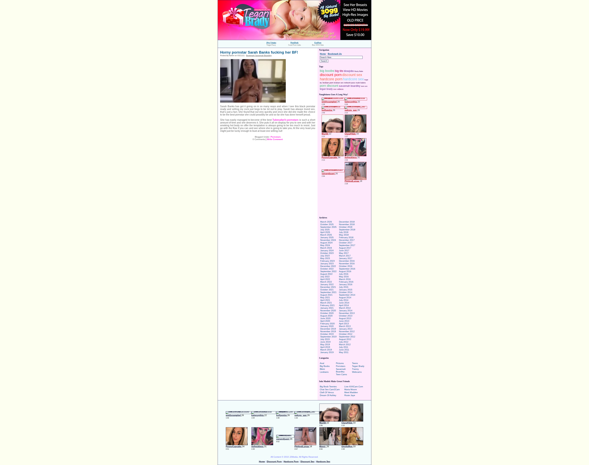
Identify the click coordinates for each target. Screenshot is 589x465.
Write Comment (275, 139)
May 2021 (325, 297)
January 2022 (327, 284)
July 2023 (325, 255)
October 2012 (345, 334)
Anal (322, 363)
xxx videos (338, 89)
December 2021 (328, 287)
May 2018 (344, 235)
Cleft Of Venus (327, 392)
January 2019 (327, 352)
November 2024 (328, 240)
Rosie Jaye (349, 395)
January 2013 (345, 329)
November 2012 (347, 331)
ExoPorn (317, 43)
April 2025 (325, 232)
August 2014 (345, 297)
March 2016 (345, 279)
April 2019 (325, 347)
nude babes (361, 83)
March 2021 (326, 302)
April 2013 (344, 323)
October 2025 (327, 224)
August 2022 (326, 274)
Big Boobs (325, 366)
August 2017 (345, 248)
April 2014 (344, 305)
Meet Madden (351, 392)
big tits (339, 70)
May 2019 (325, 344)
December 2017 (347, 240)
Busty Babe (358, 71)
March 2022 (326, 282)
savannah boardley (349, 85)
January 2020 (327, 326)
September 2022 (328, 271)
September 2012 (347, 336)
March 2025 (326, 235)
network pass (349, 83)
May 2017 (344, 253)
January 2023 (327, 263)
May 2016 (344, 276)
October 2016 (345, 266)
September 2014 (347, 295)
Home (323, 54)
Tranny (355, 369)
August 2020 (326, 316)
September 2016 (347, 269)
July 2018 (343, 232)
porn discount (329, 85)
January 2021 (327, 308)
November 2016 (347, 263)
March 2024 (326, 248)
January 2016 (345, 284)
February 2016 (346, 282)
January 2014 (345, 310)
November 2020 (328, 310)
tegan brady (326, 89)
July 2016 (343, 274)
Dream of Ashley (328, 395)
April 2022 (325, 279)
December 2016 (347, 261)
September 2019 (328, 336)
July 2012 (343, 342)
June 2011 (344, 349)
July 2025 (325, 229)
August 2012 (345, 339)
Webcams (357, 372)
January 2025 (327, 237)
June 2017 (344, 250)
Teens (355, 363)
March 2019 (326, 349)
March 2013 (345, 326)
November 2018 (347, 224)
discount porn (331, 75)
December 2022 (328, 266)
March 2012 (345, 344)
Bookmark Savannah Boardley (259, 56)
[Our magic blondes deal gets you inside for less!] (294, 39)
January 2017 (345, 258)
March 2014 (345, 308)
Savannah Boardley (341, 370)
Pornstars (276, 137)
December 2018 (347, 222)
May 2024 (325, 245)
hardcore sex (353, 79)
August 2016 (345, 271)
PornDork (294, 43)
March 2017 (345, 255)
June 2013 (344, 321)
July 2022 (325, 276)
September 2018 (347, 229)
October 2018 (345, 227)
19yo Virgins (271, 43)
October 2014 (345, 292)
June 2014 (344, 302)
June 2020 (325, 318)
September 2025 (328, 227)
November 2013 (347, 313)
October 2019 (327, 334)
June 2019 (325, 342)
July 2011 (343, 347)
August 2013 (345, 318)
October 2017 (345, 242)
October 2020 (327, 313)
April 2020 (325, 321)
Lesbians (324, 372)
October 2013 (345, 316)
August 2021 (326, 295)
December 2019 (328, 329)
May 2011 (343, 352)
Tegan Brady (358, 366)
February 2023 (327, 261)
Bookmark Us (335, 54)
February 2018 (346, 237)
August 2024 (326, 242)
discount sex (352, 75)
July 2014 (343, 300)
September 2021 (328, 292)
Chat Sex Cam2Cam (330, 389)
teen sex (364, 86)
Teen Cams (341, 374)
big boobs (327, 70)
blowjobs (349, 71)
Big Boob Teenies (328, 386)
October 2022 (327, 269)
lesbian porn (328, 83)
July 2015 (343, 287)
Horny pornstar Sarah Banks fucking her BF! (259, 52)
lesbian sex (338, 83)
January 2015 (345, 289)
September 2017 (347, 245)
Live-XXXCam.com (353, 386)
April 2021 (325, 300)
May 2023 (325, 258)
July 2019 (325, 339)
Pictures (340, 363)
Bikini (322, 369)
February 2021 (327, 305)
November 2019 (328, 331)
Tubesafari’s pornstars (285, 120)
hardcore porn (331, 79)
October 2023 (327, 253)
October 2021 (327, 289)
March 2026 (326, 222)
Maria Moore (350, 389)
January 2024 (327, 250)
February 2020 (327, 323)
